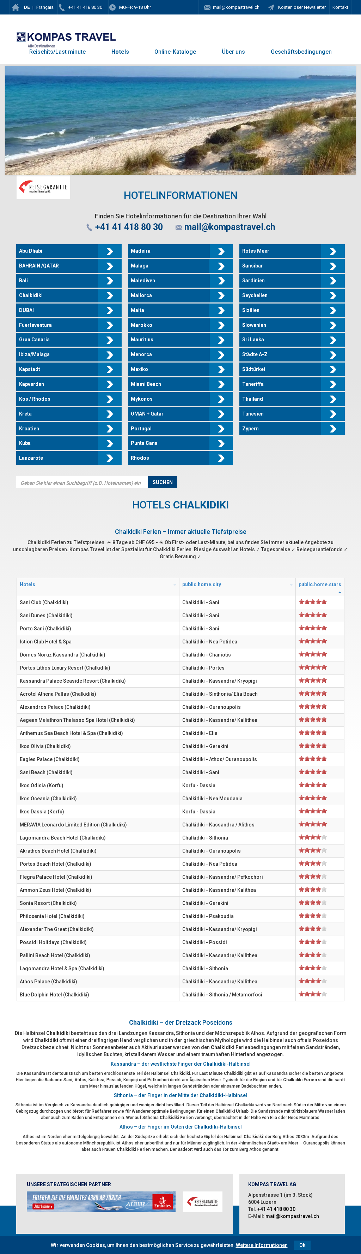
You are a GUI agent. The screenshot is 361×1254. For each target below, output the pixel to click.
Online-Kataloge (175, 51)
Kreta (25, 414)
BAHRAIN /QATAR (39, 266)
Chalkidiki (31, 295)
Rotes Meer (255, 251)
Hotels (120, 51)
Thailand (252, 399)
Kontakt (340, 7)
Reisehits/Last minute (57, 51)
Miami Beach (146, 384)
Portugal (141, 428)
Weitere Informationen (262, 1245)
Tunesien (253, 414)
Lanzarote (31, 458)
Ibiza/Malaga (34, 354)
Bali (23, 280)
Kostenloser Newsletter (301, 7)
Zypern (250, 428)
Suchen (163, 482)
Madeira (141, 251)
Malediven (143, 280)
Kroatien (29, 428)
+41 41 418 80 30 (85, 7)
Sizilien (250, 310)
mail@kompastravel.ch (236, 7)
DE (27, 7)
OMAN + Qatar (147, 414)
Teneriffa (253, 384)
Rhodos (140, 458)
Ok (302, 1245)
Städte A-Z (255, 354)
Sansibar (252, 266)
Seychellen (255, 295)
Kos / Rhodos (34, 399)
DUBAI (26, 310)
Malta (137, 310)
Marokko (141, 325)
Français (45, 7)
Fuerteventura (35, 325)
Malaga (139, 266)
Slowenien (254, 325)
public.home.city (201, 584)
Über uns (233, 51)
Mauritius (142, 339)
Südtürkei (253, 369)
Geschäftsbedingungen (301, 51)
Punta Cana (144, 443)
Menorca (141, 354)
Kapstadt (29, 369)
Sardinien (253, 280)
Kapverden (31, 384)
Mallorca (141, 295)
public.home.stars (320, 584)
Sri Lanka (253, 339)
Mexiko (139, 369)
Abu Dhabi (30, 251)
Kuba (25, 443)
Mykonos (142, 399)
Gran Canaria (34, 339)
